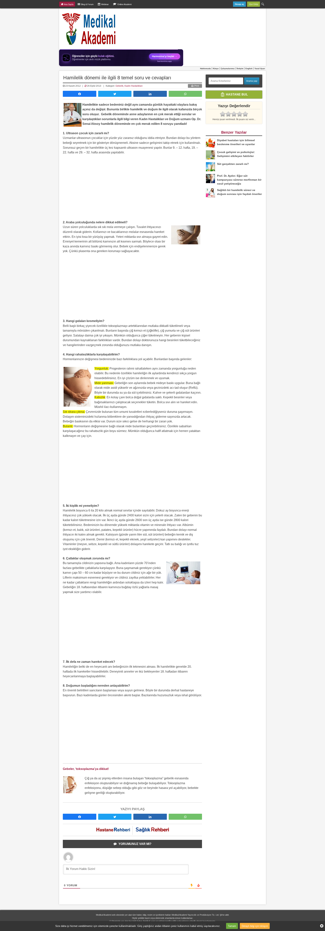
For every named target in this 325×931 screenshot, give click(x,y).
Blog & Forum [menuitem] (87, 4)
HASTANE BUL (236, 94)
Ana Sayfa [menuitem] (68, 4)
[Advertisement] (132, 188)
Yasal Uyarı (259, 68)
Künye (216, 68)
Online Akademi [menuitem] (124, 4)
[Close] (320, 926)
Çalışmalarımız (228, 68)
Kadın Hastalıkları (134, 86)
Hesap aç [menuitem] (239, 4)
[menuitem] (263, 4)
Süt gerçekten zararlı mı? (233, 163)
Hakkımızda (205, 68)
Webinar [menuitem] (105, 4)
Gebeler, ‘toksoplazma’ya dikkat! (86, 768)
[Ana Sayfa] (89, 28)
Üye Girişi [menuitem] (253, 4)
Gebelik (119, 86)
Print (196, 86)
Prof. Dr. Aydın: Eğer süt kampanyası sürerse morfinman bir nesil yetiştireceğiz (239, 179)
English (248, 68)
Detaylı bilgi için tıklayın (255, 925)
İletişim (240, 68)
